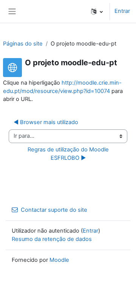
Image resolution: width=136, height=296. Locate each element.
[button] (97, 11)
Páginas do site (23, 43)
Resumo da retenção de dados (52, 239)
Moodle (59, 260)
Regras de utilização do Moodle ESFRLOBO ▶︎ (69, 153)
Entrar (122, 11)
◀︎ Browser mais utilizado (46, 122)
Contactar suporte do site (54, 209)
